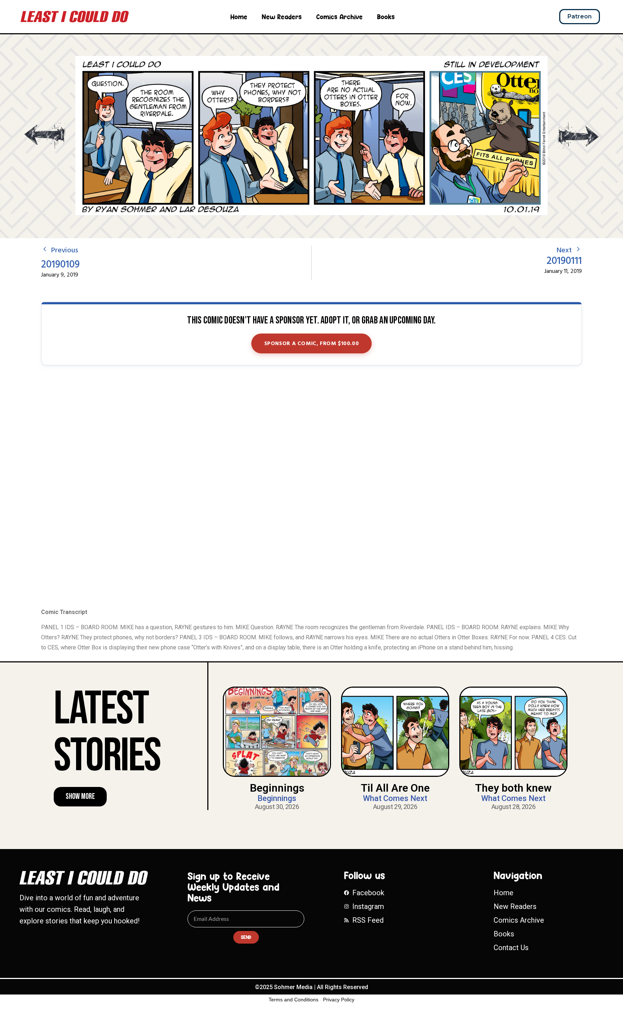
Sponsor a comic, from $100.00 (311, 343)
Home (238, 16)
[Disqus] (311, 487)
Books (386, 16)
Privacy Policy (338, 999)
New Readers (282, 16)
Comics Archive (339, 16)
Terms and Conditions (293, 999)
